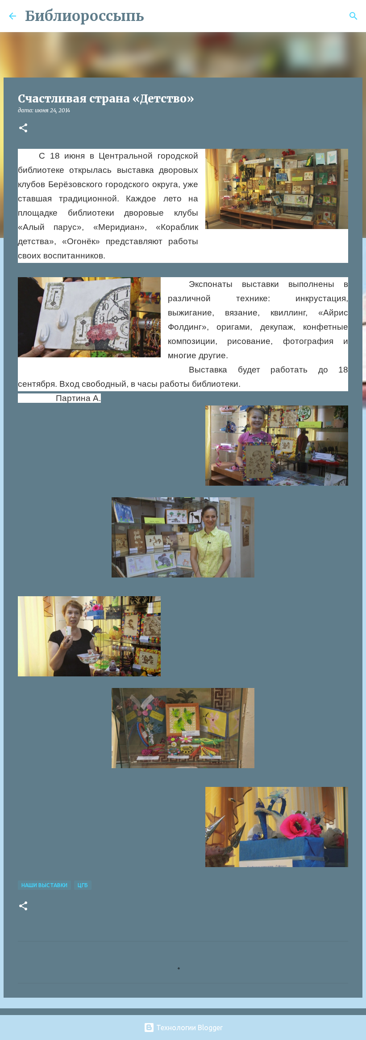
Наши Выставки (44, 885)
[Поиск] (156, 16)
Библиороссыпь (84, 16)
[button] (23, 129)
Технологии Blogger (188, 1028)
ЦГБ (83, 885)
